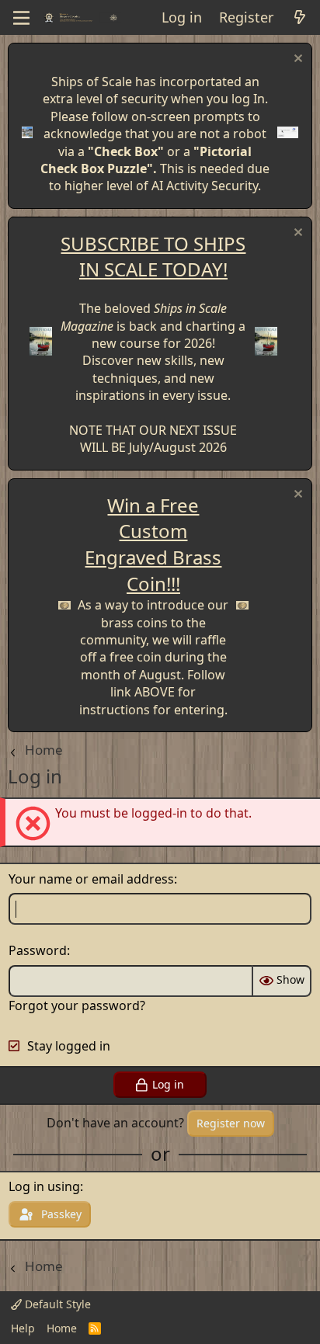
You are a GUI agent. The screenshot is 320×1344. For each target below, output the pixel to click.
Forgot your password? (77, 1005)
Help (23, 1328)
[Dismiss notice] (296, 60)
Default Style (56, 1304)
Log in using (44, 1186)
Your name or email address (91, 878)
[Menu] (21, 17)
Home (62, 1328)
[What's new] (299, 17)
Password (38, 950)
